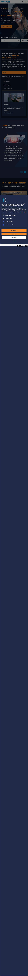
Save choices (14, 237)
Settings (14, 240)
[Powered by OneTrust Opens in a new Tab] (22, 245)
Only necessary (14, 230)
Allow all (14, 234)
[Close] (26, 196)
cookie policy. (23, 212)
